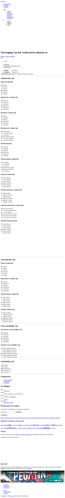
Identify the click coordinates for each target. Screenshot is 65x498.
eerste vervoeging (8, 380)
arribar (2, 425)
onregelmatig (52, 418)
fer (34, 425)
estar (53, 425)
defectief (58, 418)
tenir (14, 428)
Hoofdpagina (7, 4)
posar (40, 425)
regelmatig (6, 382)
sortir (31, 425)
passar (20, 428)
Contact (6, 493)
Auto (9, 24)
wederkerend (7, 381)
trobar (38, 428)
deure (54, 428)
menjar (28, 425)
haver (47, 427)
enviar (4, 428)
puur (30, 418)
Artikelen (6, 7)
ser (9, 424)
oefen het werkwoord (23, 434)
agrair (15, 425)
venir (42, 428)
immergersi (6, 402)
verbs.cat (3, 1)
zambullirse (13, 396)
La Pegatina (29, 468)
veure (19, 425)
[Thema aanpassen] (4, 20)
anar (37, 425)
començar (30, 428)
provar (57, 425)
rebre (12, 425)
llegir (17, 428)
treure (51, 428)
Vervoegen (18, 412)
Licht (9, 21)
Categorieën (4, 415)
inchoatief (33, 418)
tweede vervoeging (14, 418)
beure (2, 428)
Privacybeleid (7, 491)
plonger (6, 399)
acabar (61, 425)
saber (47, 425)
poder (9, 428)
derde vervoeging (24, 418)
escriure (35, 428)
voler (43, 425)
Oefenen (6, 5)
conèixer (25, 428)
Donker (9, 23)
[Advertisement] (32, 38)
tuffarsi (11, 402)
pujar (6, 425)
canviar (23, 425)
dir (50, 425)
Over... (5, 490)
